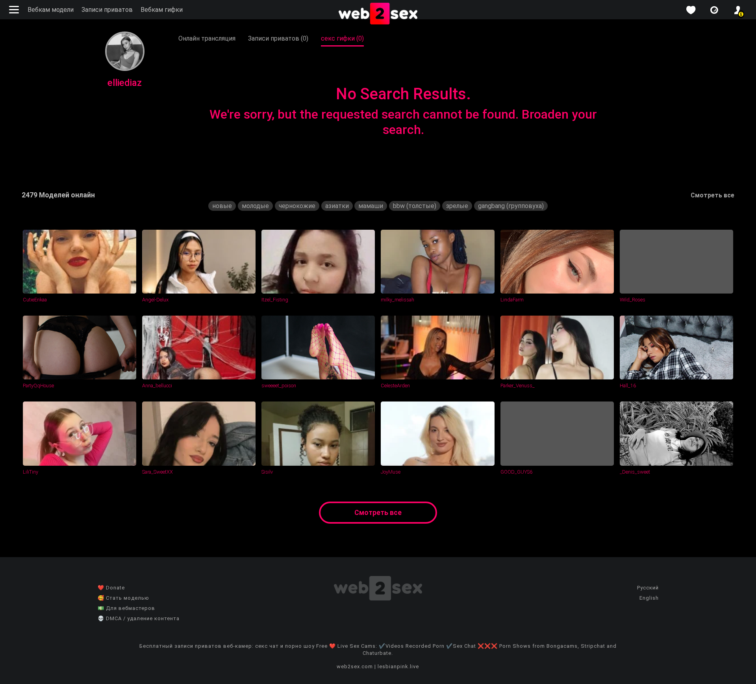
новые (222, 206)
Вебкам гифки (162, 9)
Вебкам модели (51, 9)
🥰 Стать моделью (123, 598)
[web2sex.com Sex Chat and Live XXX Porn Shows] (378, 14)
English (649, 598)
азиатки (337, 206)
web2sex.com (355, 666)
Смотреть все (712, 195)
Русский (648, 588)
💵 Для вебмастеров (126, 608)
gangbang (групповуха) (511, 206)
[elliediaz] (125, 68)
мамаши (370, 206)
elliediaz (124, 82)
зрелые (457, 206)
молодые (255, 206)
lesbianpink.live (398, 666)
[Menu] (15, 9)
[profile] (738, 10)
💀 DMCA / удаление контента (139, 618)
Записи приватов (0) (278, 38)
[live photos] (714, 10)
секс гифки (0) (342, 38)
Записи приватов (107, 9)
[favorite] (690, 10)
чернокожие (297, 206)
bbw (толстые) (414, 206)
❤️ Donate (111, 588)
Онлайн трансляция (206, 38)
